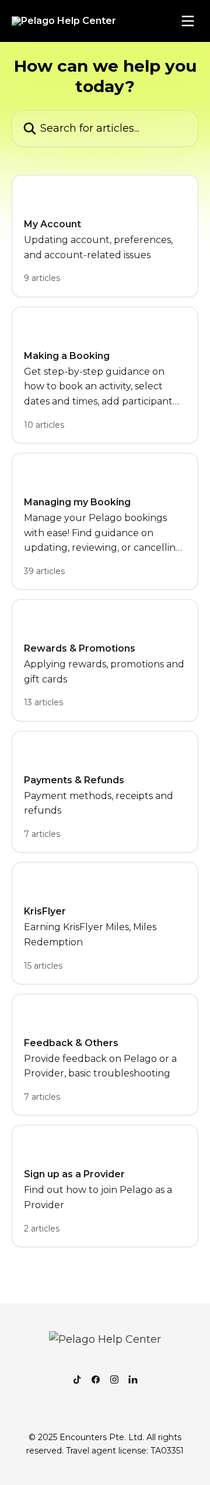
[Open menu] (187, 21)
